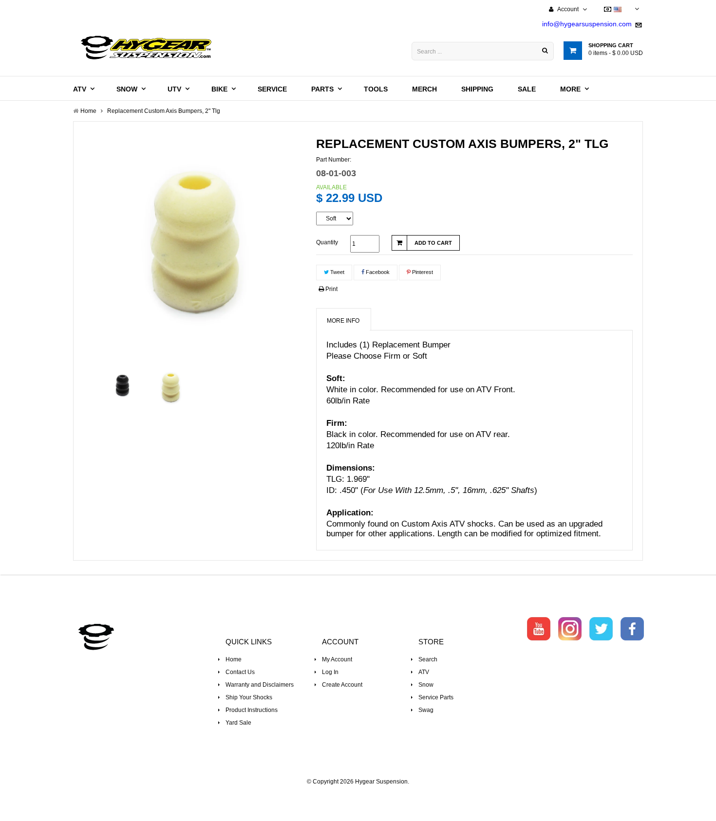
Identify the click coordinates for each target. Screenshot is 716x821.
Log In (330, 672)
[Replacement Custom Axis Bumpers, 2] (122, 385)
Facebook (377, 272)
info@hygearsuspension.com (587, 24)
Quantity (327, 242)
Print (331, 289)
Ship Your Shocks (249, 697)
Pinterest (422, 272)
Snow (425, 684)
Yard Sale (238, 722)
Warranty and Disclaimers (260, 684)
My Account (337, 659)
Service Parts (435, 697)
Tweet (336, 272)
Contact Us (240, 672)
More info (343, 320)
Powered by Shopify (358, 794)
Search (427, 659)
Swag (425, 710)
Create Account (342, 684)
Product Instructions (252, 710)
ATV (423, 672)
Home (234, 659)
